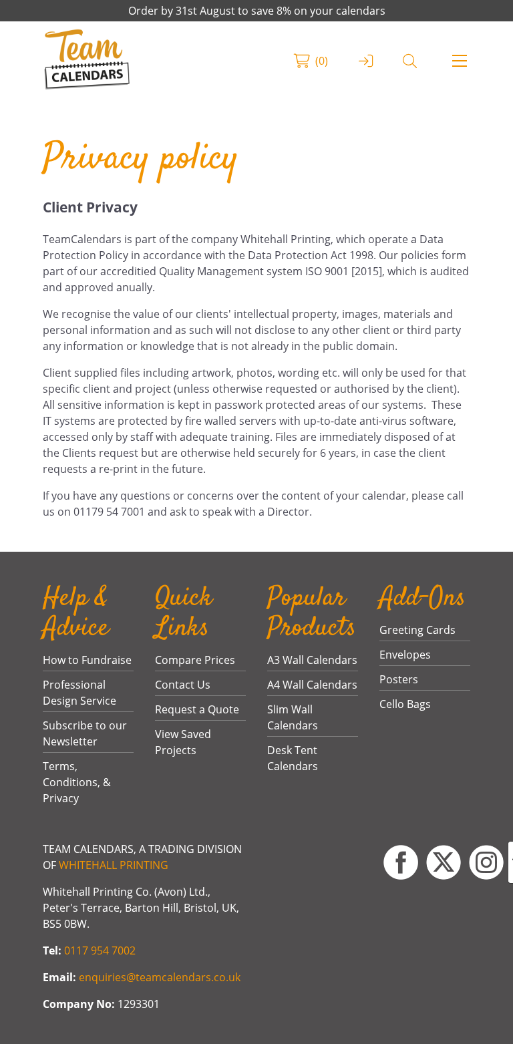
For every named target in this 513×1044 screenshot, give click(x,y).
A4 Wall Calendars (312, 684)
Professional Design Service (79, 692)
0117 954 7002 (100, 950)
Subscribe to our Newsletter (85, 733)
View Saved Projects (183, 742)
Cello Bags (405, 704)
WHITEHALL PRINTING (113, 865)
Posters (398, 679)
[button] (459, 60)
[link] (87, 61)
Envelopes (405, 654)
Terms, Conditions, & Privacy (77, 782)
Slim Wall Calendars (292, 717)
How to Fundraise (87, 660)
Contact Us (182, 684)
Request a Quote (197, 709)
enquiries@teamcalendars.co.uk (159, 977)
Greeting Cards (417, 630)
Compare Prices (195, 660)
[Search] (410, 60)
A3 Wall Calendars (312, 660)
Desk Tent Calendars (292, 758)
